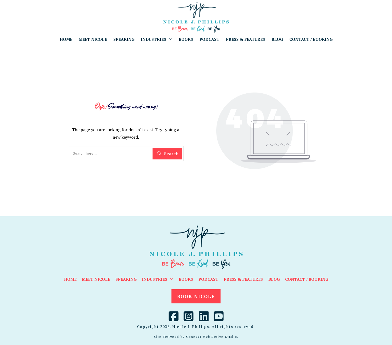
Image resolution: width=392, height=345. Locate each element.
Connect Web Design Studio (211, 337)
